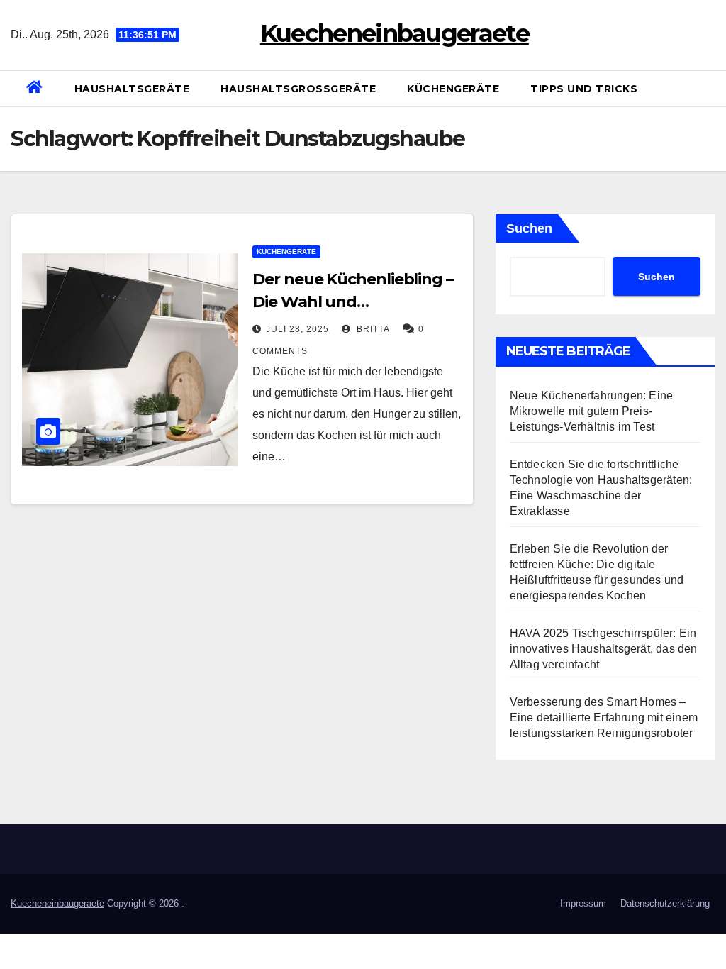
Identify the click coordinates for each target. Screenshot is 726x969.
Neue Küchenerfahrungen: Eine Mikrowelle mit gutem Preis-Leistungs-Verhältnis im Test (592, 411)
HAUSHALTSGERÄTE (132, 88)
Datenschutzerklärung (665, 903)
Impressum (583, 903)
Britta (372, 329)
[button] (709, 88)
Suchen (529, 228)
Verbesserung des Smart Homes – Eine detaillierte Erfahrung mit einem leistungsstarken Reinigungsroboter (604, 717)
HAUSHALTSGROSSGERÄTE (298, 88)
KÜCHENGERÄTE (453, 88)
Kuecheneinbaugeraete (394, 33)
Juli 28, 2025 (297, 329)
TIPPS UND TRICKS (583, 88)
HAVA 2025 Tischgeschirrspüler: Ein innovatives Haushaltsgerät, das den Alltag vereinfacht (604, 648)
